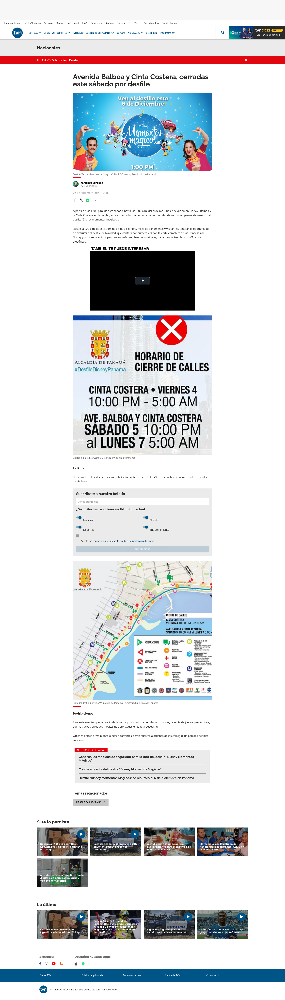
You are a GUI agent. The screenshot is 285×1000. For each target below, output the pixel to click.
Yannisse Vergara (91, 182)
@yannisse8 (90, 185)
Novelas (121, 33)
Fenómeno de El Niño (77, 23)
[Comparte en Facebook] (75, 200)
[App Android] (83, 964)
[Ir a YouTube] (54, 964)
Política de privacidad (92, 975)
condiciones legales (104, 541)
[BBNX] (43, 989)
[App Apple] (77, 964)
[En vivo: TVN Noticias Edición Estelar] (241, 32)
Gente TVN (151, 33)
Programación (167, 33)
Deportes (62, 33)
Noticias (33, 33)
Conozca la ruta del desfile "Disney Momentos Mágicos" (120, 769)
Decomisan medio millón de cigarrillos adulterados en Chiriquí (60, 931)
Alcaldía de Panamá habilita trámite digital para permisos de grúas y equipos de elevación (62, 878)
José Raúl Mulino (32, 23)
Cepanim (48, 23)
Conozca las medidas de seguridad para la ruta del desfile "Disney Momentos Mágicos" (136, 758)
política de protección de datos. (137, 541)
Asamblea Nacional (116, 23)
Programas (133, 33)
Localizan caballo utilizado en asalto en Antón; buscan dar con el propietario (116, 847)
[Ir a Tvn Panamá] (17, 33)
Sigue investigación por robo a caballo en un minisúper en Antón (167, 931)
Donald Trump (169, 23)
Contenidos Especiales (98, 33)
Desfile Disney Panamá (90, 802)
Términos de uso (132, 975)
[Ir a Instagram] (47, 964)
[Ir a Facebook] (40, 964)
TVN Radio (78, 33)
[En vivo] (258, 29)
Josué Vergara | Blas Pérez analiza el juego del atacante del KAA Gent (222, 931)
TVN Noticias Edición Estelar (269, 34)
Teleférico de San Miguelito (144, 23)
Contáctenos (213, 975)
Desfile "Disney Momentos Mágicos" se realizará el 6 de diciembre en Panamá (136, 778)
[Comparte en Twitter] (81, 200)
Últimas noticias (11, 23)
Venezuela (97, 23)
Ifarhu (59, 23)
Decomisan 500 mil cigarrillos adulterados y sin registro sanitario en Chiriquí (61, 847)
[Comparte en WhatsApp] (87, 200)
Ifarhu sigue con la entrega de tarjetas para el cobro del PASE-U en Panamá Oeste (222, 847)
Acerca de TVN (172, 975)
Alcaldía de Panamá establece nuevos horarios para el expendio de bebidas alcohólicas (169, 847)
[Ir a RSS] (62, 964)
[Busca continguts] (222, 32)
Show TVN (49, 33)
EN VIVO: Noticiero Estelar (60, 60)
